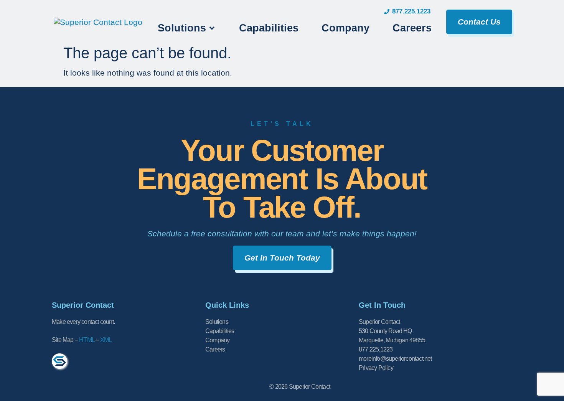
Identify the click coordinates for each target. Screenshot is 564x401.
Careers (215, 349)
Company (217, 340)
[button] (187, 28)
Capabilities (219, 331)
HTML (86, 340)
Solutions (216, 321)
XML (106, 340)
